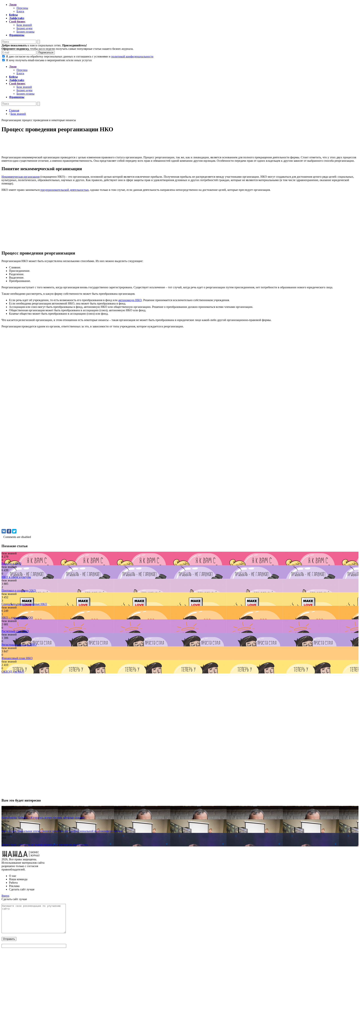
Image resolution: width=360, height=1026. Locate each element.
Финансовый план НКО (17, 658)
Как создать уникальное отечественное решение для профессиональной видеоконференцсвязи (62, 831)
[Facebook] (9, 531)
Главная (14, 110)
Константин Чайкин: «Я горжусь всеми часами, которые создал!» (43, 817)
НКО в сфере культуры (16, 577)
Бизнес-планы (25, 31)
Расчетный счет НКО (15, 631)
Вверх (5, 895)
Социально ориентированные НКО (24, 604)
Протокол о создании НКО (19, 590)
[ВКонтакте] (4, 531)
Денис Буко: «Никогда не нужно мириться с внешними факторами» (45, 844)
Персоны (22, 8)
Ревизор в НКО (11, 563)
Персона (21, 70)
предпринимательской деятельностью (64, 189)
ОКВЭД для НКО (13, 671)
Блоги (20, 11)
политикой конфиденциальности (132, 56)
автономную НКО (130, 300)
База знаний (24, 24)
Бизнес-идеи (24, 28)
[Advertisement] (114, 145)
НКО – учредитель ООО (17, 617)
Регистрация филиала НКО (19, 644)
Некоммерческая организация (21, 176)
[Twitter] (14, 531)
